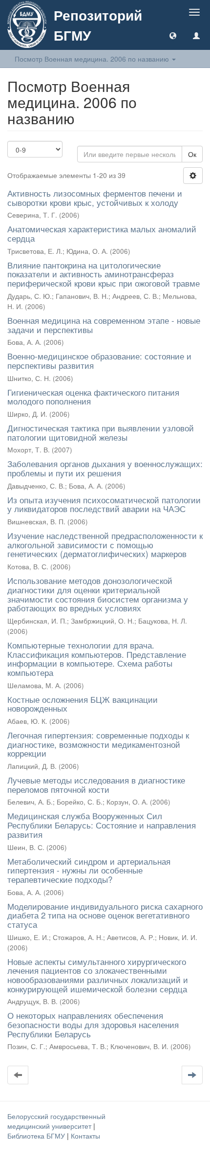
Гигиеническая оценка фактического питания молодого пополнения (93, 396)
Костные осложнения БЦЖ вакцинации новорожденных (82, 704)
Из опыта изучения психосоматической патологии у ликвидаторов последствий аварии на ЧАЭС (104, 504)
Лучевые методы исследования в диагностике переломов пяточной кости (96, 784)
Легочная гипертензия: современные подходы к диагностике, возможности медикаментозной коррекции (98, 744)
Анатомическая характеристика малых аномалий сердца (101, 233)
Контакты (85, 1136)
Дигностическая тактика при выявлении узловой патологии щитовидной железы (100, 432)
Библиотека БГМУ (37, 1136)
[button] (173, 35)
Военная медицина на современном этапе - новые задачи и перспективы (103, 325)
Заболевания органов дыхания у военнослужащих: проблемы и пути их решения (105, 468)
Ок (192, 154)
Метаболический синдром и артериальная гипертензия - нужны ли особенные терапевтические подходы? (88, 870)
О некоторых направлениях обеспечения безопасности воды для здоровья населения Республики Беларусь (93, 1024)
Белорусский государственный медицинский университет (56, 1121)
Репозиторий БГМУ (98, 25)
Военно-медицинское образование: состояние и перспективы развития (99, 360)
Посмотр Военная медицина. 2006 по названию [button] (93, 59)
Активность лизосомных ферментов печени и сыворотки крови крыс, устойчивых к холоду (94, 197)
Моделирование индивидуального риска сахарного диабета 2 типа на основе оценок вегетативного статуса (105, 915)
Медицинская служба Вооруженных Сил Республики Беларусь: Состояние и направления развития (101, 824)
